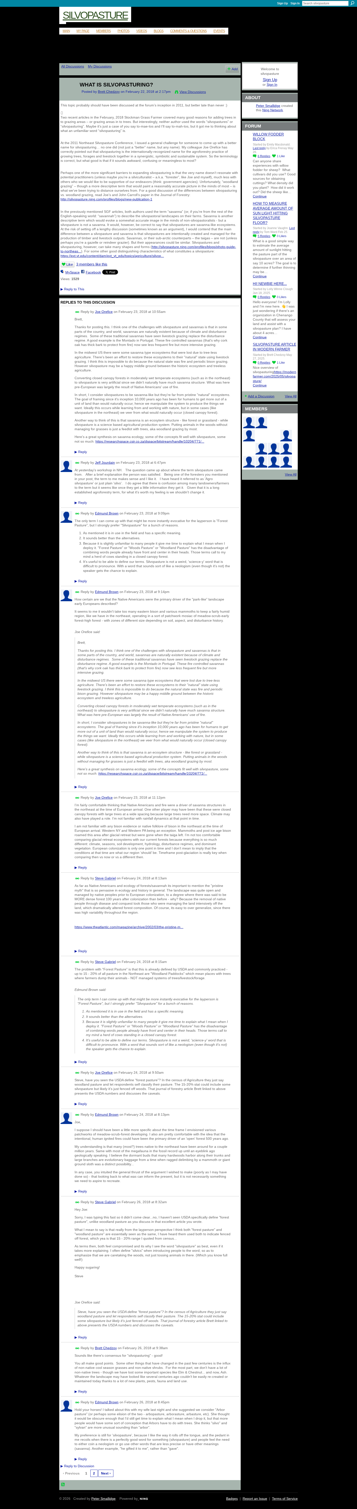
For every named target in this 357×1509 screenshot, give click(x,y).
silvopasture (95, 15)
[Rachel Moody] (261, 422)
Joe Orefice (104, 312)
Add (235, 69)
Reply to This (72, 289)
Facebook (93, 272)
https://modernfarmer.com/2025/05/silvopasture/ (274, 376)
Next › (106, 1473)
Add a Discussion (261, 396)
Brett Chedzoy (109, 92)
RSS (63, 1485)
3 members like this (91, 264)
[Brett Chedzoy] (67, 95)
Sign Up (282, 3)
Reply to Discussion (77, 1466)
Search (352, 3)
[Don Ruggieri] (274, 448)
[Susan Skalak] (249, 462)
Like (69, 264)
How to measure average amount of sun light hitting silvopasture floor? (273, 212)
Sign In (295, 3)
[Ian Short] (286, 462)
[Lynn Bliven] (261, 435)
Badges (232, 1498)
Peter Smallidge (268, 106)
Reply (81, 452)
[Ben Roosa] (286, 422)
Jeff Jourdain (105, 462)
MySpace (72, 272)
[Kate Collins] (249, 422)
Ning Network (272, 110)
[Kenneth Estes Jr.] (286, 448)
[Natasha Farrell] (249, 435)
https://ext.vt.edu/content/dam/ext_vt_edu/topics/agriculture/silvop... (112, 256)
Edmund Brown (107, 513)
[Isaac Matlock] (249, 448)
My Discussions (100, 66)
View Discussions (192, 92)
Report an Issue (255, 1498)
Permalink (77, 312)
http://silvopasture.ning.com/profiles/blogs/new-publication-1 (106, 199)
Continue (260, 196)
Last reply (259, 148)
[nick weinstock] (274, 435)
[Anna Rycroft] (261, 462)
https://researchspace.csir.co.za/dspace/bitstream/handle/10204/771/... (149, 441)
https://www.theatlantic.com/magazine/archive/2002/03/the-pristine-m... (129, 927)
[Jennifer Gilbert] (274, 462)
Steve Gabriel (105, 878)
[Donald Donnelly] (261, 448)
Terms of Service (285, 1498)
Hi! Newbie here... (270, 284)
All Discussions (72, 66)
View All (291, 396)
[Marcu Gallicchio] (286, 435)
